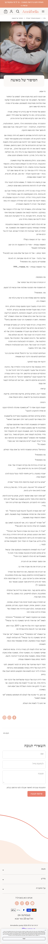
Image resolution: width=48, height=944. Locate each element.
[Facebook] (27, 903)
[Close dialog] (45, 930)
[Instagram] (22, 903)
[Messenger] (32, 903)
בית (44, 18)
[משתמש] (11, 10)
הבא (7, 733)
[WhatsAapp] (17, 903)
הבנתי (24, 938)
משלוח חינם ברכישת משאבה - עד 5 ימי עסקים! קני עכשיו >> (24, 4)
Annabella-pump (16, 925)
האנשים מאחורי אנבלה (33, 18)
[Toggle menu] (43, 11)
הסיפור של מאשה (17, 18)
